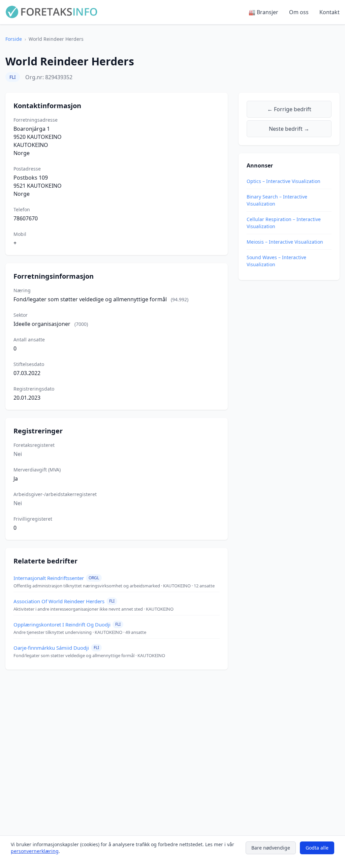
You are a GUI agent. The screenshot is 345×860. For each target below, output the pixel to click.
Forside (13, 39)
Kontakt (329, 12)
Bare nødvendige (270, 847)
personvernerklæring (35, 851)
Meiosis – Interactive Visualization (285, 242)
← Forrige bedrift (289, 109)
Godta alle (317, 847)
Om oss (299, 12)
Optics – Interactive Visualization (283, 181)
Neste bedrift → (289, 128)
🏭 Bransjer (263, 12)
